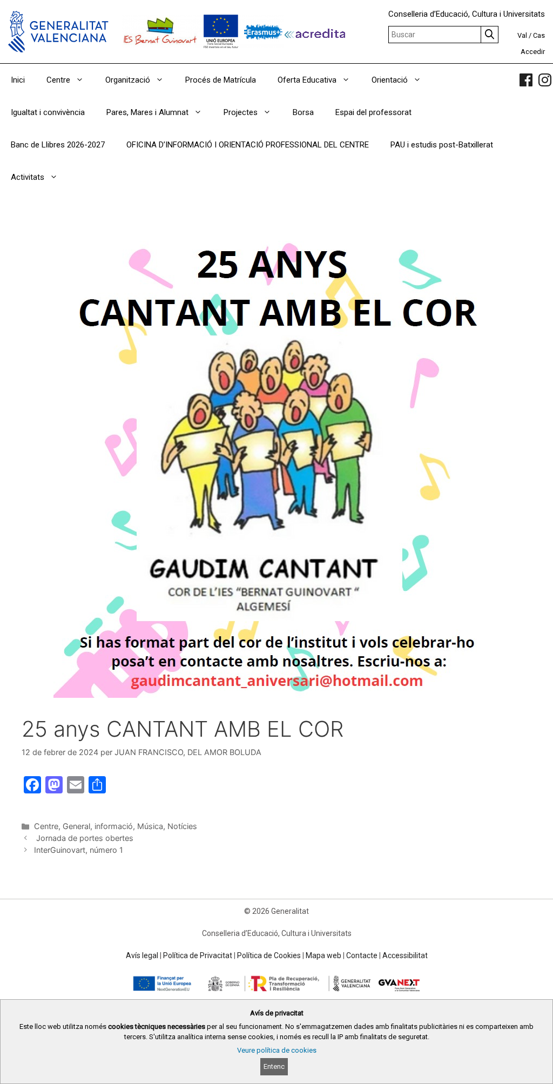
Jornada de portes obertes (83, 838)
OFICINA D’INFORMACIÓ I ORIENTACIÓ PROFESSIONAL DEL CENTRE (247, 145)
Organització (127, 80)
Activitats (27, 177)
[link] (526, 80)
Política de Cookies (269, 955)
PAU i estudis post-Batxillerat (441, 145)
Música (150, 826)
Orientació (390, 80)
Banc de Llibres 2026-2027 (58, 145)
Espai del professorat (373, 112)
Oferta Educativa (307, 80)
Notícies (182, 826)
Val (522, 35)
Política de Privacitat (197, 955)
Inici (18, 80)
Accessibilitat (405, 955)
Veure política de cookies (276, 1050)
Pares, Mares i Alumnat (147, 112)
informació (114, 826)
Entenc (274, 1066)
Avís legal (142, 955)
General (76, 826)
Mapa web (323, 955)
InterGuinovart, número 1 (78, 849)
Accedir (533, 52)
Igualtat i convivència (48, 112)
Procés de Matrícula (220, 80)
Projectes (241, 112)
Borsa (303, 112)
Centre (58, 80)
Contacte (361, 955)
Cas (539, 35)
